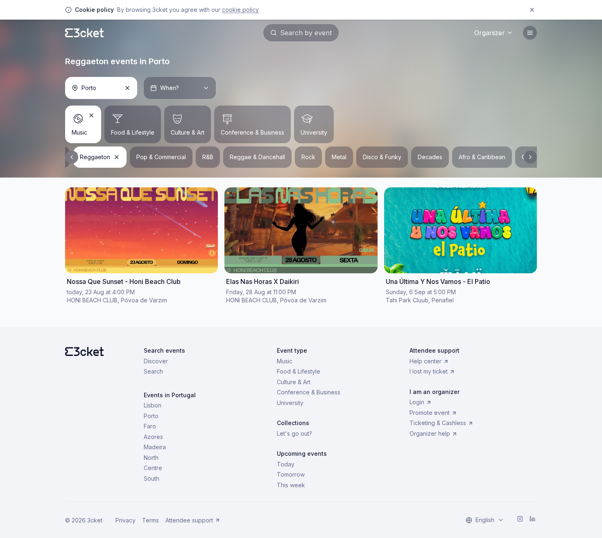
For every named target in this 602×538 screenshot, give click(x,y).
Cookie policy (240, 9)
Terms (150, 520)
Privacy (125, 520)
